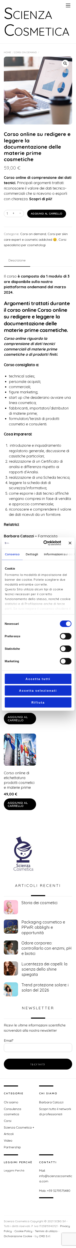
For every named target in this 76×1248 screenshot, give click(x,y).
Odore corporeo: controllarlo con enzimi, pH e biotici (46, 948)
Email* (8, 1040)
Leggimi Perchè (14, 1170)
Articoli (9, 1134)
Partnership (12, 1147)
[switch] (65, 636)
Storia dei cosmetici (39, 902)
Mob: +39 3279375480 (54, 1191)
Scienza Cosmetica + (19, 1127)
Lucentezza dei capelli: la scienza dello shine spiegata (44, 969)
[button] (65, 63)
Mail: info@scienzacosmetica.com (55, 1175)
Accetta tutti (38, 678)
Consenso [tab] (12, 554)
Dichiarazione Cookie (18, 1236)
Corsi (7, 1121)
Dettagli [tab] (32, 554)
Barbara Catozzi (51, 1102)
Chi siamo (11, 1102)
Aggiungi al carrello (46, 213)
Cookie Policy (23, 1231)
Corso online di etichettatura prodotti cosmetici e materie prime (19, 780)
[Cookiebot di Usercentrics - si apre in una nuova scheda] (45, 543)
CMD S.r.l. (45, 1236)
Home (7, 52)
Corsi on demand (25, 52)
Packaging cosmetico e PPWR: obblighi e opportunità (43, 927)
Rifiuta (38, 702)
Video (8, 1140)
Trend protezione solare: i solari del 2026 (45, 987)
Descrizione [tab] (17, 260)
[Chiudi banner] (70, 543)
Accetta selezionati (38, 690)
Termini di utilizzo (46, 1231)
